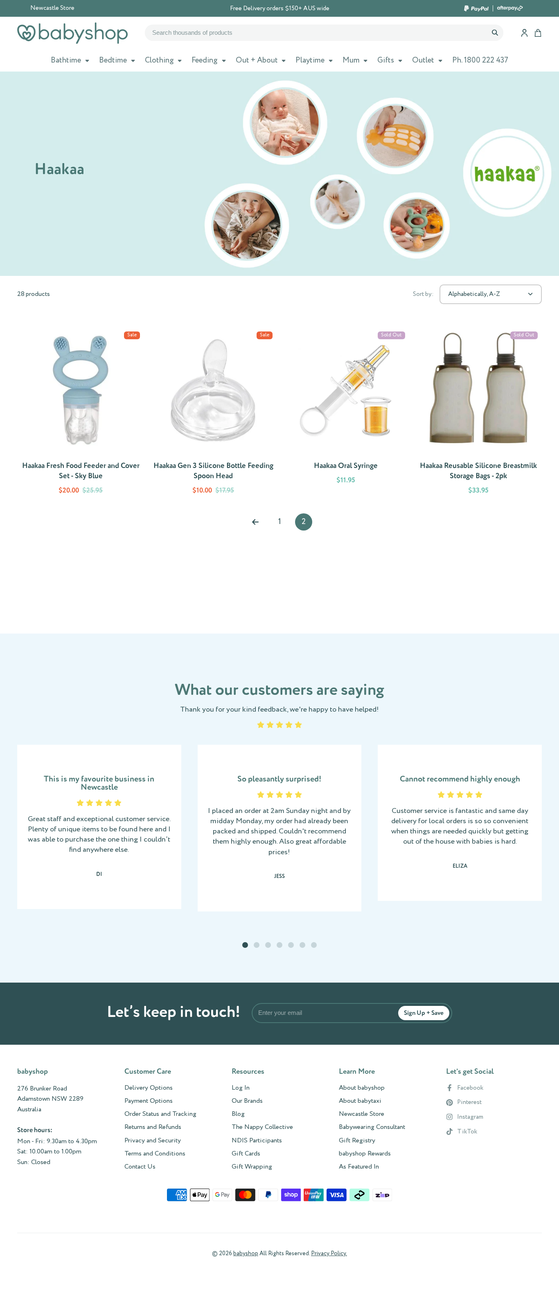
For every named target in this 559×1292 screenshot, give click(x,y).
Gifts (385, 60)
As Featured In (359, 1166)
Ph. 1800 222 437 (480, 60)
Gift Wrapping (252, 1166)
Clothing (159, 60)
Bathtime (66, 60)
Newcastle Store (52, 8)
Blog (238, 1114)
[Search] (495, 33)
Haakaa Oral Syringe (345, 414)
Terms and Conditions (154, 1153)
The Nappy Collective (262, 1127)
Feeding (205, 60)
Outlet (423, 60)
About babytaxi (360, 1101)
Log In (241, 1088)
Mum (351, 60)
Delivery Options (148, 1088)
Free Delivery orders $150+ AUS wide (279, 8)
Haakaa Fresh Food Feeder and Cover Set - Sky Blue (80, 414)
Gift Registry (357, 1140)
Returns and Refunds (152, 1127)
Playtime (310, 60)
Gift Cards (246, 1153)
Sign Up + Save (424, 1013)
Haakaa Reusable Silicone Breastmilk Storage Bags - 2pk (478, 414)
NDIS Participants (257, 1140)
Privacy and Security (152, 1140)
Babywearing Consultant (372, 1127)
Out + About (257, 60)
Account (524, 33)
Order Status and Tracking (160, 1114)
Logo (72, 33)
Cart (538, 33)
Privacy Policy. (329, 1253)
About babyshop (362, 1088)
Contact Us (140, 1166)
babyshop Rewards (365, 1153)
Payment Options (148, 1101)
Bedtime (113, 60)
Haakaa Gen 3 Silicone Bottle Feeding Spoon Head (213, 414)
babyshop (245, 1253)
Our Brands (247, 1101)
